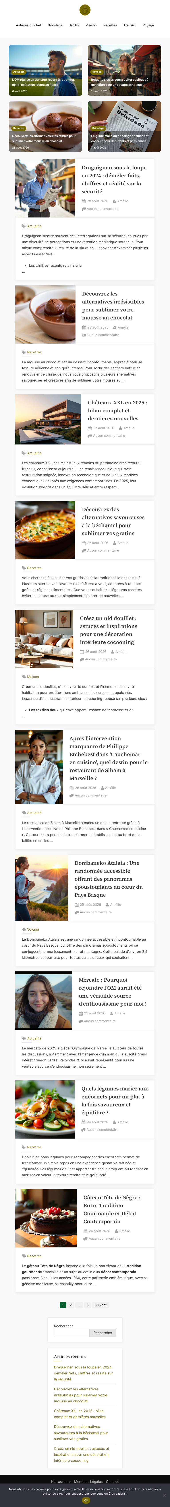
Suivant (101, 1305)
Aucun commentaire (103, 209)
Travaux (130, 25)
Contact (112, 1482)
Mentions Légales (88, 1482)
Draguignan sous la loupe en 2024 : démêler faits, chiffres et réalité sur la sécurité (84, 1373)
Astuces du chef (28, 25)
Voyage (148, 25)
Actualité (18, 71)
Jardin (74, 25)
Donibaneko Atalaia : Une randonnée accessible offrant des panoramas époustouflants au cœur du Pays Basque (109, 878)
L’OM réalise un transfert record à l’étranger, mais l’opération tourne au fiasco (43, 82)
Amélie (122, 201)
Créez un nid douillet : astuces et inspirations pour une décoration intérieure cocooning (81, 1454)
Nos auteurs (61, 1482)
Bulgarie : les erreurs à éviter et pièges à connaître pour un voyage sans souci (120, 82)
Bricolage (55, 25)
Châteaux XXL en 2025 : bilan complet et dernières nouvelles (117, 410)
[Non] (164, 1495)
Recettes (110, 25)
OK (86, 1500)
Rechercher (63, 1326)
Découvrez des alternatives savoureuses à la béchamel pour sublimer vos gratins (81, 1432)
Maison (91, 25)
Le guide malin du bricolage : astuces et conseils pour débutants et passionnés (120, 138)
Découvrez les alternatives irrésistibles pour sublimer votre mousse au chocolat (43, 138)
